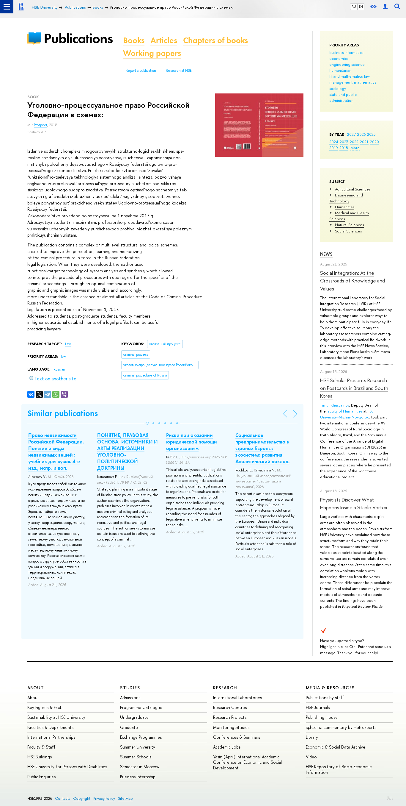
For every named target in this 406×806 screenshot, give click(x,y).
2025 (371, 134)
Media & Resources (330, 688)
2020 (374, 141)
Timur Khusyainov (334, 405)
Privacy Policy (104, 798)
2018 (343, 147)
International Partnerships (51, 737)
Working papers (152, 53)
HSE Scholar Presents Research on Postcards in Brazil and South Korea (354, 388)
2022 (354, 141)
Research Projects (229, 717)
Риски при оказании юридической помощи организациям (191, 442)
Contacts (62, 798)
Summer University (137, 747)
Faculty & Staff (41, 747)
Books (133, 40)
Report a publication (141, 70)
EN (361, 6)
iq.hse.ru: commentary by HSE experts (341, 727)
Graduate (129, 727)
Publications (78, 38)
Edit (390, 797)
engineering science (347, 64)
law (367, 76)
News (326, 254)
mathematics (365, 82)
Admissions (130, 697)
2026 (361, 134)
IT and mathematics (346, 76)
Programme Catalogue (141, 707)
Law (68, 344)
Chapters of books (215, 40)
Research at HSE (179, 70)
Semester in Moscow (139, 766)
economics (338, 58)
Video (311, 757)
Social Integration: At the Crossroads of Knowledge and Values (352, 280)
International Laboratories (237, 697)
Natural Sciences (349, 224)
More (355, 147)
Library (312, 737)
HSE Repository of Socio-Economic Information (339, 769)
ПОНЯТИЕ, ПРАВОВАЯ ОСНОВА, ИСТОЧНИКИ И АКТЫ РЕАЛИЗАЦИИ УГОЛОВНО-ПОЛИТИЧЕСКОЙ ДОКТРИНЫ (127, 451)
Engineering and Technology (346, 198)
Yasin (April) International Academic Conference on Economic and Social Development (247, 762)
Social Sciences (348, 231)
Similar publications (62, 413)
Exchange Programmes (141, 737)
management (341, 82)
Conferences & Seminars (236, 737)
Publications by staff (325, 697)
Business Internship (137, 777)
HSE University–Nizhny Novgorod (346, 414)
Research (225, 688)
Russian (59, 369)
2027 (351, 134)
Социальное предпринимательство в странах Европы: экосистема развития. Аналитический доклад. (262, 448)
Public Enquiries (41, 777)
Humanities (344, 207)
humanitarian (340, 70)
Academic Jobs (226, 747)
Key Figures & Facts (45, 707)
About (35, 688)
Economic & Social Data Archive (335, 747)
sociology (337, 88)
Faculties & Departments (50, 727)
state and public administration (343, 97)
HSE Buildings (39, 757)
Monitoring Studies (231, 727)
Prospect (40, 125)
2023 (344, 141)
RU (354, 6)
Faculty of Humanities (344, 411)
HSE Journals (318, 707)
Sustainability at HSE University (56, 717)
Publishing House (322, 717)
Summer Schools (135, 757)
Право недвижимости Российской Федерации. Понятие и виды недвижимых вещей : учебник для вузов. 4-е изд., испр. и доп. (56, 451)
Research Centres (230, 707)
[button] (147, 423)
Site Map (125, 798)
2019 (333, 147)
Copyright (81, 798)
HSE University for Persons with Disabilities (67, 766)
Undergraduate (134, 717)
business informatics (346, 52)
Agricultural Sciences (352, 189)
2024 (333, 141)
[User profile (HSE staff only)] (385, 6)
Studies (130, 688)
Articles (163, 40)
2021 (364, 141)
